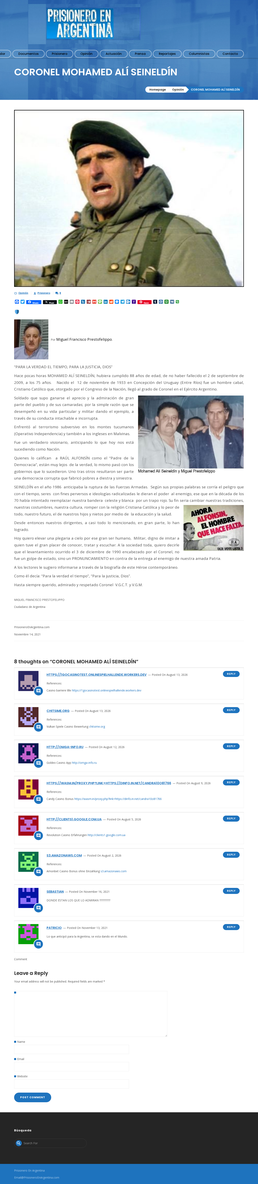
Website (22, 1076)
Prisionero (43, 293)
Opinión (178, 89)
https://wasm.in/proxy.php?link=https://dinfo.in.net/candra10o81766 (109, 783)
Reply (231, 674)
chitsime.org (58, 711)
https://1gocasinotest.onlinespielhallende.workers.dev (97, 674)
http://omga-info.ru (65, 747)
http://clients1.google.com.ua (74, 819)
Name (21, 1042)
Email (20, 1059)
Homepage (157, 89)
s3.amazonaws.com (64, 855)
